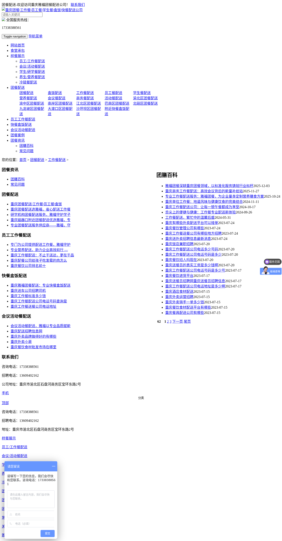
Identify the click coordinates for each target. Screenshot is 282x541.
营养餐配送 (28, 98)
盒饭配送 (55, 93)
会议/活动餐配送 (32, 66)
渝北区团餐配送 (145, 98)
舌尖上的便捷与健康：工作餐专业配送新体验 (200, 212)
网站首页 (18, 45)
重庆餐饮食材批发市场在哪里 (33, 347)
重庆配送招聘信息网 (26, 331)
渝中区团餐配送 (31, 103)
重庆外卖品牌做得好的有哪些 (33, 336)
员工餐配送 (113, 93)
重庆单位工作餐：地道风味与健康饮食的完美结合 (204, 202)
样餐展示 (18, 56)
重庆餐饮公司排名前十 (28, 266)
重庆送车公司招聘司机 (28, 291)
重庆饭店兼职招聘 (179, 244)
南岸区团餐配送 (60, 103)
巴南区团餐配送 (117, 103)
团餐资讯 (18, 140)
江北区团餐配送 (88, 103)
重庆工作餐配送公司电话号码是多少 (193, 254)
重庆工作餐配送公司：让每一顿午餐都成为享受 (202, 207)
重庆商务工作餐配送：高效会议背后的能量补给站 (204, 191)
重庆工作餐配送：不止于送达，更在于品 (42, 255)
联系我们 (78, 5)
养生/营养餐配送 (32, 77)
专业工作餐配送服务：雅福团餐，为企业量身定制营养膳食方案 (214, 196)
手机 (5, 393)
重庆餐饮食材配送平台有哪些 (188, 307)
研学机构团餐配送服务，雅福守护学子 (40, 215)
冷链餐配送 (28, 82)
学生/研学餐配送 (32, 72)
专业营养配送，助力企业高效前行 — (39, 250)
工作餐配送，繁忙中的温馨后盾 (190, 217)
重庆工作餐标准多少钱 (28, 296)
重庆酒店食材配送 (179, 291)
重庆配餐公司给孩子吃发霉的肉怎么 (39, 260)
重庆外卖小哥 (21, 342)
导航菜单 (35, 36)
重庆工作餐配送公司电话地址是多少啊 (195, 286)
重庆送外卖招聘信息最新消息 (188, 239)
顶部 (5, 403)
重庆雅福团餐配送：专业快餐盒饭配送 (40, 285)
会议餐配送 (56, 98)
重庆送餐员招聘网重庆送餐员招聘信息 (195, 281)
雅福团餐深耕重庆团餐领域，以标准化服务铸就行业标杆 (209, 186)
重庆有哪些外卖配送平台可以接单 (191, 223)
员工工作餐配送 (23, 119)
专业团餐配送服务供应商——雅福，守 (40, 225)
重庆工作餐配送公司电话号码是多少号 (195, 270)
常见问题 (26, 151)
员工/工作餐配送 (32, 61)
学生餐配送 (142, 93)
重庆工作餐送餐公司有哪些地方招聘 (193, 233)
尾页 (187, 321)
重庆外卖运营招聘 (179, 297)
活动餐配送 (113, 98)
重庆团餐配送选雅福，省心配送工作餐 (40, 209)
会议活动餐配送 (23, 130)
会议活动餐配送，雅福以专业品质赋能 (40, 326)
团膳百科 (26, 146)
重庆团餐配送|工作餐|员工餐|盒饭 (36, 204)
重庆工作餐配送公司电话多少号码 (191, 249)
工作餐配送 (85, 93)
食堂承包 (18, 50)
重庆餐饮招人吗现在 (181, 260)
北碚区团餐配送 (145, 103)
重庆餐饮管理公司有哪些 (184, 228)
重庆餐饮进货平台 (179, 276)
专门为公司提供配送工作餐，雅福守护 (40, 244)
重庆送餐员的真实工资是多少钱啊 (191, 265)
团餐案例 (18, 135)
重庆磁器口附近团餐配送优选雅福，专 (40, 220)
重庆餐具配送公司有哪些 (184, 313)
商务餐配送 (85, 98)
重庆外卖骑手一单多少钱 (184, 302)
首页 (22, 160)
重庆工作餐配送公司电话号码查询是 (39, 301)
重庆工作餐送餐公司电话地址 (33, 306)
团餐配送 (18, 87)
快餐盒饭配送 (21, 124)
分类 (141, 398)
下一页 (177, 321)
